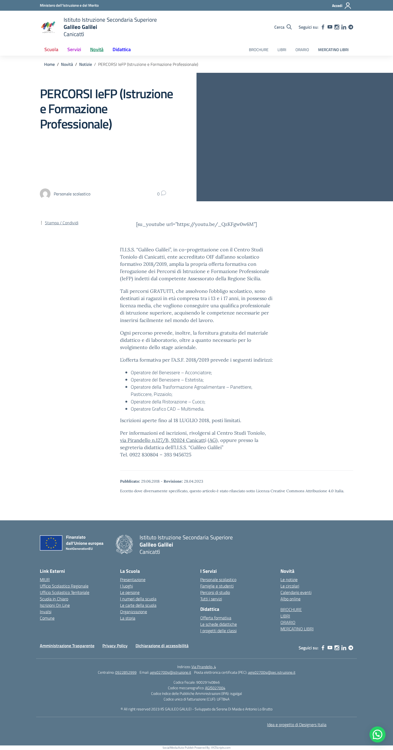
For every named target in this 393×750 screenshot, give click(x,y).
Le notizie (289, 579)
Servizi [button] (74, 49)
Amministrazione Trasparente (67, 645)
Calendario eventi (295, 592)
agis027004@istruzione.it (170, 672)
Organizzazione (133, 611)
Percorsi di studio (215, 592)
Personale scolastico (218, 579)
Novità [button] (96, 49)
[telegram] (350, 27)
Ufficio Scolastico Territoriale (64, 592)
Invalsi (45, 611)
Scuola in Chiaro (54, 599)
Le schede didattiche (218, 624)
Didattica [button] (122, 49)
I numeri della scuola (138, 599)
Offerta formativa (215, 618)
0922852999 (126, 672)
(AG (212, 440)
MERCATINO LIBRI (333, 50)
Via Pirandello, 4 (203, 666)
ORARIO (302, 50)
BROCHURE (258, 50)
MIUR (45, 579)
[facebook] (323, 27)
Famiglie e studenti (217, 586)
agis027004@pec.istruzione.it (271, 672)
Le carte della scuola (138, 605)
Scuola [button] (51, 49)
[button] (377, 734)
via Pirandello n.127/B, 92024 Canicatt (162, 440)
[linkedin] (343, 27)
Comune (47, 618)
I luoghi (126, 586)
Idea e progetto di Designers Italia (296, 724)
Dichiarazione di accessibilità (162, 645)
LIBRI (282, 50)
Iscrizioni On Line (55, 605)
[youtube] (330, 27)
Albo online (290, 599)
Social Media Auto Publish (178, 747)
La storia (127, 618)
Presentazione (132, 579)
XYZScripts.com (220, 747)
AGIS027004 (215, 688)
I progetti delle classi (218, 630)
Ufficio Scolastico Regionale (64, 586)
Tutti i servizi (211, 599)
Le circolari (289, 586)
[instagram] (336, 27)
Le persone (130, 592)
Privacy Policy (115, 645)
